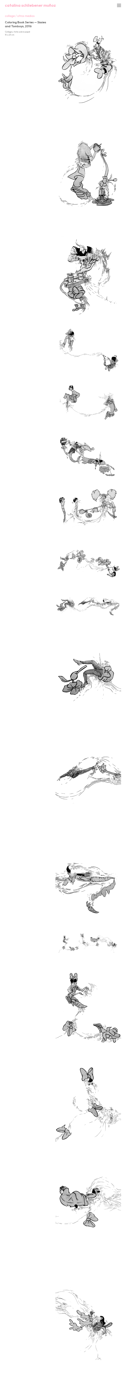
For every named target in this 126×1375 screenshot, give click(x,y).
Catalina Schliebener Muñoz (30, 5)
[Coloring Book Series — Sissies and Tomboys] (88, 65)
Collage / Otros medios (20, 16)
